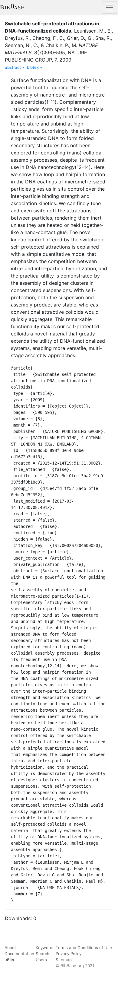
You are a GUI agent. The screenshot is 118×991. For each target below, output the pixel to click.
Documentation (19, 953)
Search (42, 953)
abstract (13, 67)
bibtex (33, 67)
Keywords (45, 947)
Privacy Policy (68, 953)
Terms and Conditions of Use (84, 947)
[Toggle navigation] (109, 8)
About (10, 947)
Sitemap (64, 959)
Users (41, 959)
